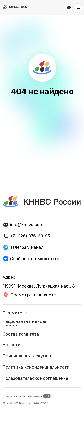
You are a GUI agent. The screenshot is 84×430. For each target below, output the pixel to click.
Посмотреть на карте (33, 294)
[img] (6, 247)
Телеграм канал (27, 247)
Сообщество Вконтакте (34, 258)
